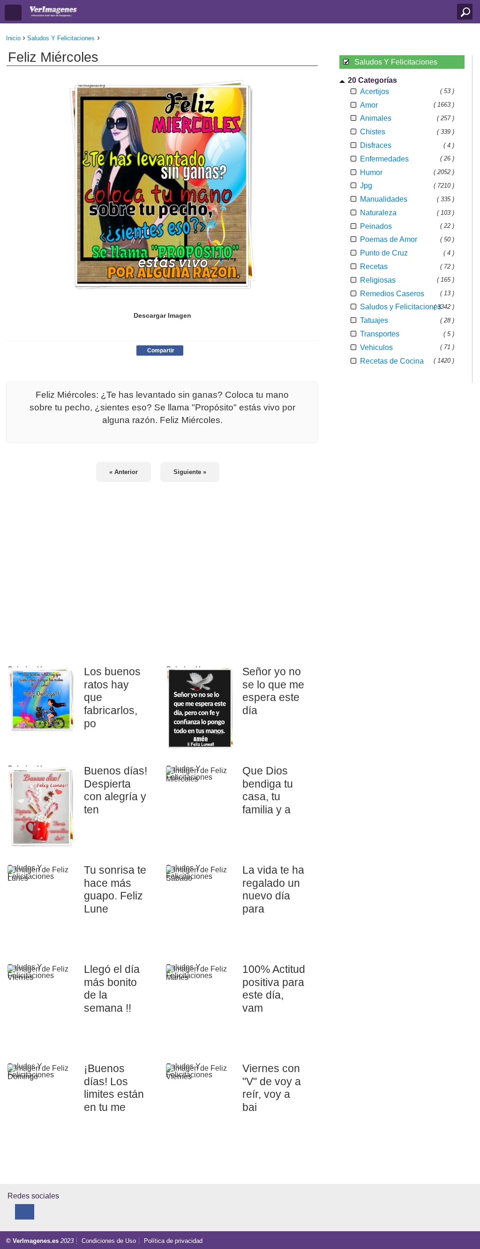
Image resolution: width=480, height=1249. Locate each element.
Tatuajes (374, 320)
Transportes (379, 334)
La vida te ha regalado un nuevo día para (273, 889)
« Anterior (123, 471)
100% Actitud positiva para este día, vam (273, 988)
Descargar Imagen (162, 315)
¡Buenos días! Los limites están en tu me (114, 1087)
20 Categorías (372, 80)
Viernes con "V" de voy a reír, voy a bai (271, 1087)
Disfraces (375, 145)
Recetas (374, 266)
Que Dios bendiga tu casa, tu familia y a (267, 790)
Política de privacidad (173, 1240)
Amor (369, 105)
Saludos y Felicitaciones (401, 307)
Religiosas (378, 280)
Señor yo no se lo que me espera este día (273, 690)
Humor (371, 172)
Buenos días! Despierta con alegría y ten (115, 790)
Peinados (376, 226)
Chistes (372, 132)
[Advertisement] (162, 567)
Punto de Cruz (384, 253)
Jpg (366, 186)
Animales (375, 118)
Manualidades (383, 199)
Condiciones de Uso (109, 1240)
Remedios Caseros (392, 294)
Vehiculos (376, 347)
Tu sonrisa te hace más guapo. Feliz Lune (115, 889)
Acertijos (374, 91)
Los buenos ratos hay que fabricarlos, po (112, 697)
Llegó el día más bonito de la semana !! (112, 988)
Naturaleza (378, 213)
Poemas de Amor (388, 239)
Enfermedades (384, 159)
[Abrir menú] (13, 13)
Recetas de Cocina (392, 361)
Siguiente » (189, 471)
